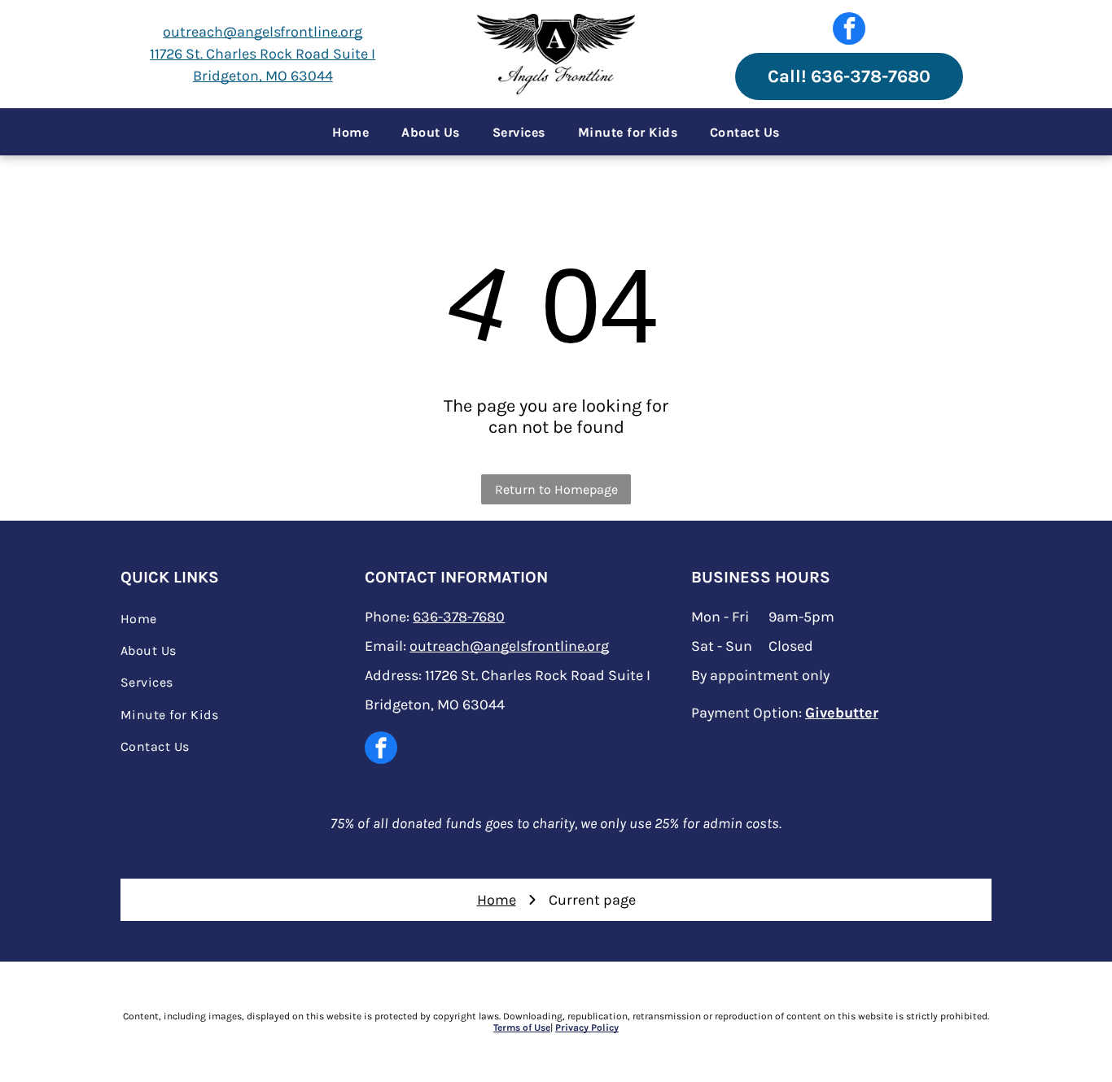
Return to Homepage (556, 489)
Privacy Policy (587, 1027)
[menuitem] (350, 131)
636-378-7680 (459, 617)
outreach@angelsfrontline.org (262, 32)
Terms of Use (521, 1027)
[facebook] (849, 30)
